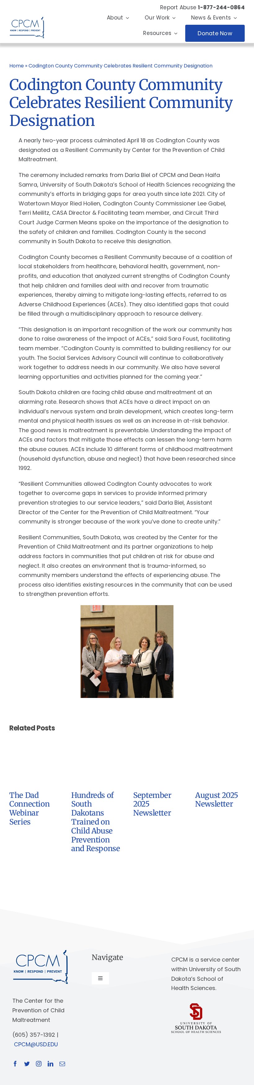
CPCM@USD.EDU (36, 1044)
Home (16, 65)
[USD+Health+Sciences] (196, 1006)
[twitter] (27, 1063)
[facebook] (15, 1063)
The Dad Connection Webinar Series (29, 808)
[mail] (62, 1063)
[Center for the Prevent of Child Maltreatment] (26, 15)
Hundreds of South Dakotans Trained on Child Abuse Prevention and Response (95, 822)
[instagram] (39, 1063)
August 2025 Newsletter (216, 799)
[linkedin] (50, 1063)
